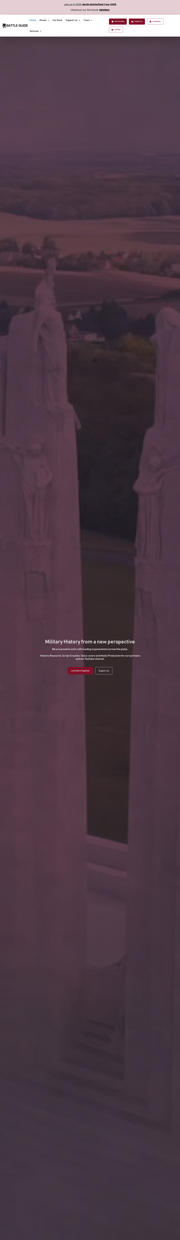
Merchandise (119, 21)
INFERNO (104, 10)
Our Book (57, 20)
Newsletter (156, 21)
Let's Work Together (80, 671)
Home (33, 20)
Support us (138, 21)
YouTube (117, 30)
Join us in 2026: (90, 4)
